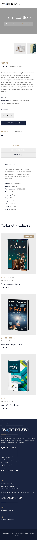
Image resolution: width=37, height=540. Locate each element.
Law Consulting (24, 101)
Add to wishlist (18, 132)
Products (15, 24)
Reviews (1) (18, 155)
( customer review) (16, 66)
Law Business (14, 101)
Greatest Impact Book (12, 344)
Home (8, 24)
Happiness (15, 103)
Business (9, 103)
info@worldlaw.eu (7, 510)
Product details (18, 150)
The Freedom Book (10, 284)
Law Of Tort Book (10, 405)
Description (18, 145)
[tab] (18, 145)
